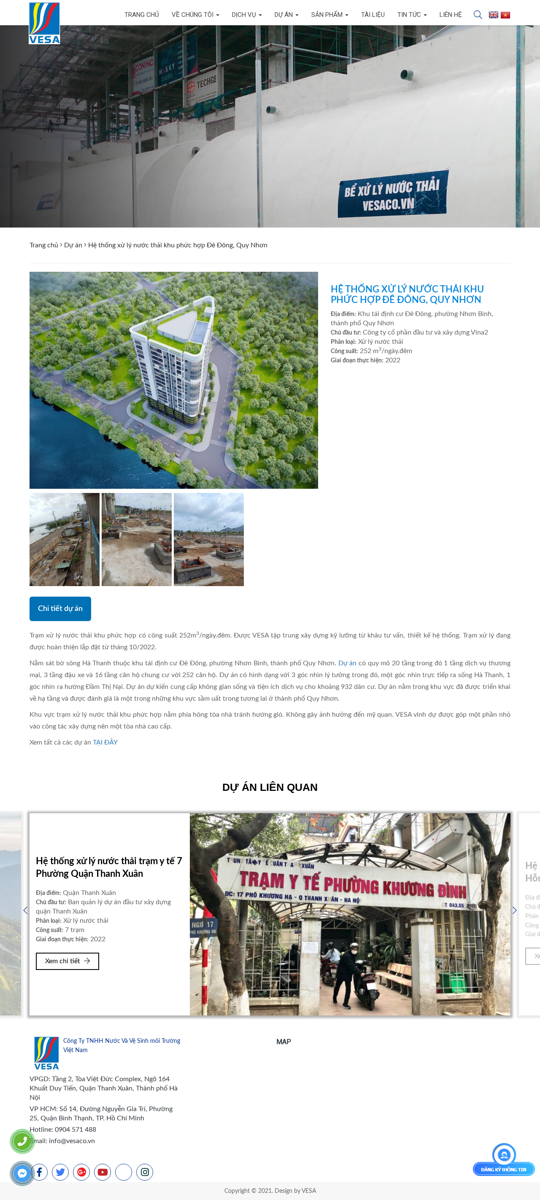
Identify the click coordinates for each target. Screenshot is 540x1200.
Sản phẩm (327, 15)
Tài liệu (373, 15)
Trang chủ (141, 15)
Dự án (284, 15)
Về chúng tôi (193, 15)
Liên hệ (451, 15)
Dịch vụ (245, 15)
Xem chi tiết (63, 956)
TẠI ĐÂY (105, 742)
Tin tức (410, 15)
